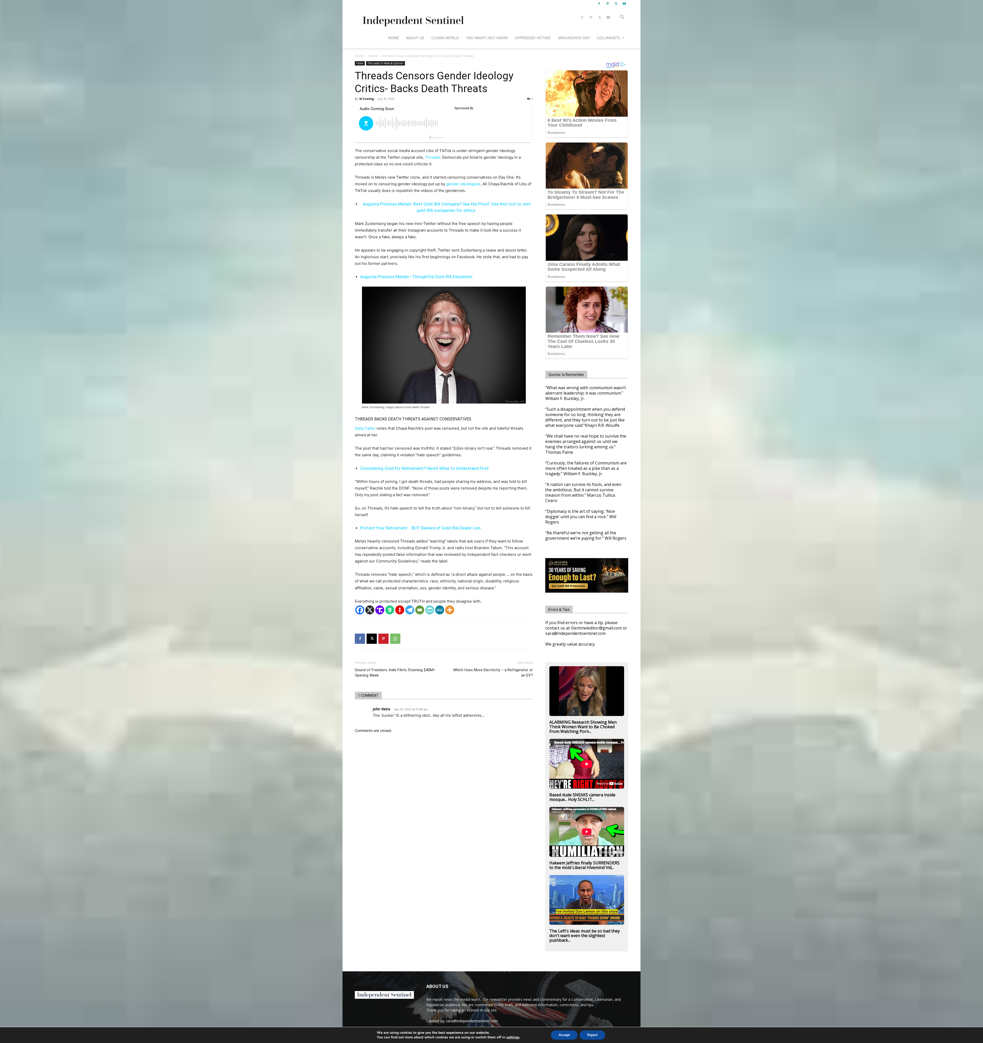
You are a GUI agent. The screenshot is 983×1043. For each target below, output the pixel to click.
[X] (616, 3)
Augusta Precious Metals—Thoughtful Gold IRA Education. (416, 276)
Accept (564, 1035)
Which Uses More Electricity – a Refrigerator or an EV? (493, 673)
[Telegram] (409, 609)
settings (512, 1037)
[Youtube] (624, 3)
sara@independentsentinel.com (472, 1020)
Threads (432, 157)
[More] (449, 609)
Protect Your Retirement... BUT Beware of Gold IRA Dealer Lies (420, 527)
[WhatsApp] (395, 639)
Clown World (445, 37)
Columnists (608, 37)
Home (393, 37)
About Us (415, 37)
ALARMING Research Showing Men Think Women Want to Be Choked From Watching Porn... (583, 727)
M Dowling (366, 99)
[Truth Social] (379, 609)
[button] (622, 17)
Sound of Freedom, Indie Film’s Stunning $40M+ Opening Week (395, 673)
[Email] (419, 609)
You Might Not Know (487, 37)
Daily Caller (365, 428)
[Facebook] (599, 3)
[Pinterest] (607, 3)
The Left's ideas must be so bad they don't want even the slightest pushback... (584, 935)
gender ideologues (463, 183)
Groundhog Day (574, 37)
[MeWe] (439, 609)
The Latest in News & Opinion (385, 63)
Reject (592, 1035)
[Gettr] (399, 609)
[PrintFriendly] (429, 609)
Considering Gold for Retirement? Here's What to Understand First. (425, 468)
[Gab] (389, 609)
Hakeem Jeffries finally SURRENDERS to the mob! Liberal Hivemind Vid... (584, 865)
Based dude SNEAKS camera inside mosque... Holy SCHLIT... (582, 797)
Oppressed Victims (533, 37)
